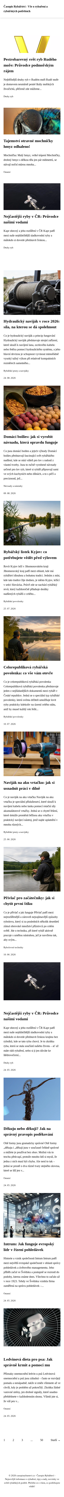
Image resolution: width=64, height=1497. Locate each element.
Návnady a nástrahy (13, 486)
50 (41, 1440)
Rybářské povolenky (13, 601)
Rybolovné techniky (13, 947)
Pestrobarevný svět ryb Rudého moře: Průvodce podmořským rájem (30, 65)
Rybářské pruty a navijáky (16, 371)
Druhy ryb (8, 96)
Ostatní (7, 172)
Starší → (55, 1440)
